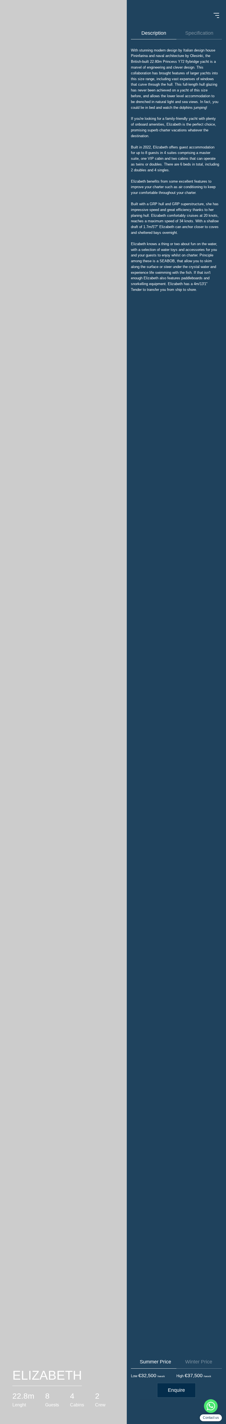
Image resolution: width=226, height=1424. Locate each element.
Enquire (176, 1390)
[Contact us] (211, 1407)
